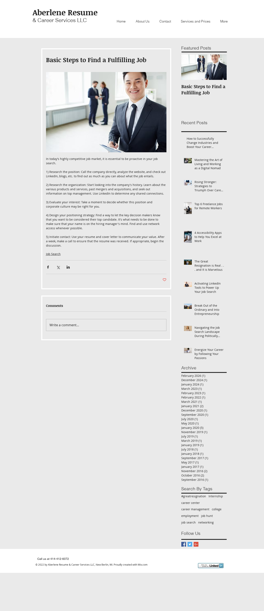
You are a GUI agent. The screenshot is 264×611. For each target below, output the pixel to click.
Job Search (53, 254)
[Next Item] (220, 67)
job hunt (207, 516)
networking (206, 522)
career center (190, 503)
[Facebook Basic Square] (183, 544)
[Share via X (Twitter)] (58, 267)
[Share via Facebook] (48, 267)
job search (188, 522)
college (217, 509)
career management (195, 509)
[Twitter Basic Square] (189, 544)
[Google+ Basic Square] (196, 544)
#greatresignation (193, 496)
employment (190, 516)
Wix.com (142, 564)
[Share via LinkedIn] (68, 267)
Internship (216, 496)
